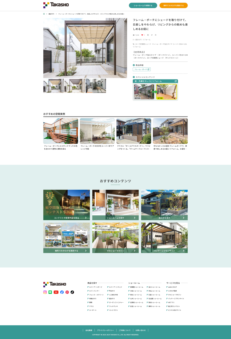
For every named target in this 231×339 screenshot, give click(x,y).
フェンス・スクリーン (96, 294)
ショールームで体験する (143, 5)
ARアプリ (171, 302)
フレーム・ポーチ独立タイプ (162, 44)
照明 (90, 302)
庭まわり (138, 39)
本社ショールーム (154, 291)
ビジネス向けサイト (174, 310)
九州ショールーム (136, 298)
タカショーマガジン (174, 294)
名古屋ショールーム (155, 298)
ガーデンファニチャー (116, 302)
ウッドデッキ (113, 306)
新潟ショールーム (154, 302)
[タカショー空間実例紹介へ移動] (44, 14)
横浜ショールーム (154, 306)
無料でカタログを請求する (174, 5)
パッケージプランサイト (176, 298)
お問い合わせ (141, 330)
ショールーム (134, 283)
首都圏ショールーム (136, 287)
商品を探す (92, 283)
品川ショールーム (154, 287)
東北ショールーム (136, 294)
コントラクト (113, 310)
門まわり (112, 291)
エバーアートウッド (115, 287)
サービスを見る (173, 283)
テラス (91, 306)
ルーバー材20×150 (180, 44)
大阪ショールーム (136, 291)
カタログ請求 (172, 291)
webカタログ (172, 287)
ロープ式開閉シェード (143, 44)
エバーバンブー (94, 291)
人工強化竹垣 (113, 294)
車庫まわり (92, 298)
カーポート (92, 310)
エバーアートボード (95, 287)
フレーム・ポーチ (140, 69)
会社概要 (88, 330)
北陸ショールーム (136, 306)
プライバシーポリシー (105, 330)
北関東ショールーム (136, 302)
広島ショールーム (154, 294)
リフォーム (146, 39)
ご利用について (125, 330)
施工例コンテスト (174, 306)
